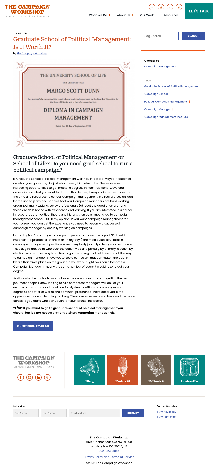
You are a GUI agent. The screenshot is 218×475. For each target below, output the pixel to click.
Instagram (161, 7)
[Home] (27, 11)
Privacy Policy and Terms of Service (109, 457)
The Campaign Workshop (32, 53)
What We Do (98, 15)
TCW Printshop (166, 417)
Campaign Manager (157, 109)
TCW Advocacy (166, 412)
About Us (123, 15)
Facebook (152, 7)
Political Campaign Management (165, 101)
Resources (171, 15)
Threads (179, 7)
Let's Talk (199, 11)
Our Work (147, 15)
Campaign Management (160, 66)
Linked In (170, 7)
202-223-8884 (109, 451)
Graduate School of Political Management (171, 86)
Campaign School (156, 94)
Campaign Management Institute (166, 117)
